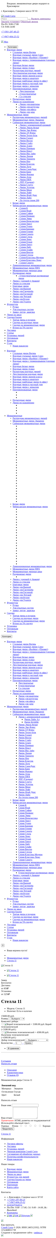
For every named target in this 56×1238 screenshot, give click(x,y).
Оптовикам (12, 338)
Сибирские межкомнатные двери (29, 122)
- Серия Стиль (25, 237)
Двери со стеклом (21, 283)
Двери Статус (25, 782)
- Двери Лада (24, 166)
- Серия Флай (24, 211)
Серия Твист (24, 821)
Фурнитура (12, 304)
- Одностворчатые (27, 94)
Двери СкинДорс (26, 766)
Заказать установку (10, 21)
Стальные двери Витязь (24, 52)
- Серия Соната (25, 234)
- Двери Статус (25, 185)
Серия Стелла (25, 852)
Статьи (10, 333)
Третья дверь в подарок (24, 320)
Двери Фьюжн (25, 771)
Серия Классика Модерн (30, 854)
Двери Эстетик (25, 784)
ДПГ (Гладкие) (25, 779)
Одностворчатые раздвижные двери (36, 872)
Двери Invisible (31, 722)
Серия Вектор (25, 849)
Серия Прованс (25, 813)
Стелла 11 (12, 960)
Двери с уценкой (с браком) (26, 281)
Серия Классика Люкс (29, 857)
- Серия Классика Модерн (31, 257)
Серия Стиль (24, 834)
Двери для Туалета (22, 301)
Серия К (22, 805)
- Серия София (25, 213)
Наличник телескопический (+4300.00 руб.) (15, 1036)
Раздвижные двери (22, 273)
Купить (28, 1043)
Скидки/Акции (14, 317)
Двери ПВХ (24, 776)
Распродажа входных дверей (27, 70)
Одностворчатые (26, 685)
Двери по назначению (23, 101)
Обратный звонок (29, 21)
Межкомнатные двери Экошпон (28, 120)
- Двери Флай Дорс (27, 195)
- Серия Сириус (26, 262)
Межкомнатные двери (18, 114)
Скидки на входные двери (25, 322)
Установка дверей (15, 335)
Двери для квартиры (28, 696)
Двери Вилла (24, 737)
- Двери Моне (25, 190)
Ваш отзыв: (6, 1118)
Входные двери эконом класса (27, 75)
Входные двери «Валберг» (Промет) (30, 57)
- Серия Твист (25, 224)
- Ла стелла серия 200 (28, 200)
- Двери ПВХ (24, 179)
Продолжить (7, 1129)
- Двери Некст (25, 151)
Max (5, 42)
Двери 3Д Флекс (26, 730)
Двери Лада (24, 763)
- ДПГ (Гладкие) (26, 182)
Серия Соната (25, 831)
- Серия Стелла (25, 255)
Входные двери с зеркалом (26, 86)
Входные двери (14, 49)
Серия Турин (24, 823)
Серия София (24, 810)
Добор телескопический (13, 1040)
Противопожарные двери (25, 88)
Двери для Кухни (21, 299)
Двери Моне (24, 787)
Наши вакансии (20, 346)
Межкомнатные (14, 415)
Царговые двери (21, 286)
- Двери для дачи (26, 112)
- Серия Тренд (25, 244)
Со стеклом (24, 688)
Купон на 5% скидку (23, 327)
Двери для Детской (22, 296)
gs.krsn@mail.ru (14, 1205)
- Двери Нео (24, 161)
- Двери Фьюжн (26, 174)
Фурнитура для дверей (18, 1177)
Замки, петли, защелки (24, 312)
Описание (12, 1070)
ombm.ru (38, 1232)
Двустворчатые (25, 683)
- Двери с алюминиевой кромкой (34, 125)
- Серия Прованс (26, 216)
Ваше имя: (6, 1105)
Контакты (12, 340)
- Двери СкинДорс (27, 169)
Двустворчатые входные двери (28, 73)
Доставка (11, 330)
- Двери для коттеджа (28, 107)
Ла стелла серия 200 (28, 797)
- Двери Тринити (26, 159)
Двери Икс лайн (26, 750)
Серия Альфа (24, 846)
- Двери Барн (24, 172)
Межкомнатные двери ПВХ (26, 268)
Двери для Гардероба (23, 291)
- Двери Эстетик (26, 187)
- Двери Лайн (25, 198)
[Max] (2, 1235)
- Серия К (23, 208)
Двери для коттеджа (28, 698)
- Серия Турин (25, 226)
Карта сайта (13, 1187)
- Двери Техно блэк (27, 135)
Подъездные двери (22, 99)
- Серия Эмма (25, 218)
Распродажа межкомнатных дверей (30, 117)
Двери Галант (25, 735)
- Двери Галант (25, 138)
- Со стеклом (24, 96)
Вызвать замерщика (41, 18)
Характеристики (15, 1072)
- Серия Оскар (25, 242)
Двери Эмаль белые (28, 724)
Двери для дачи (25, 704)
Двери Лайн (24, 795)
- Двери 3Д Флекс (27, 133)
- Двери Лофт (25, 192)
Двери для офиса (26, 701)
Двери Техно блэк (27, 732)
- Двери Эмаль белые (28, 127)
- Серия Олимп (25, 231)
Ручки (16, 307)
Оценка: (5, 1126)
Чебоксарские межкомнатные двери (30, 205)
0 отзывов (6, 1061)
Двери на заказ (14, 314)
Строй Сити (7, 1227)
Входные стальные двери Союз (28, 55)
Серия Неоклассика (28, 818)
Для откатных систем (23, 309)
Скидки (11, 613)
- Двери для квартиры (29, 104)
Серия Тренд (24, 841)
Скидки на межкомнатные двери (29, 325)
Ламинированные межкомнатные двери (32, 265)
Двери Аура (24, 774)
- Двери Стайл (25, 143)
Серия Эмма (24, 815)
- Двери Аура (24, 177)
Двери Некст (24, 748)
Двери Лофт (24, 789)
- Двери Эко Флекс (27, 130)
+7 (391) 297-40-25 (10, 31)
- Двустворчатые (26, 91)
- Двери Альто (25, 146)
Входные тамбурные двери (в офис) (30, 81)
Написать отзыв (9, 1063)
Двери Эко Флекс (26, 727)
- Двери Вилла (25, 140)
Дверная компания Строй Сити (22, 1151)
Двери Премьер (26, 745)
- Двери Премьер (26, 148)
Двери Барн (24, 769)
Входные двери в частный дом (28, 83)
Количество (7, 1043)
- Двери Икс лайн (27, 153)
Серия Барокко (25, 826)
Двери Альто (24, 743)
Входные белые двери (23, 65)
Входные (11, 351)
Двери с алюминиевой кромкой (33, 717)
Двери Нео (23, 758)
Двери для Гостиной (23, 294)
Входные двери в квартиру (26, 78)
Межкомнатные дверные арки (27, 270)
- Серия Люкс (25, 239)
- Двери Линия (25, 156)
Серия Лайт (24, 844)
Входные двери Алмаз (23, 68)
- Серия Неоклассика (28, 221)
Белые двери (19, 203)
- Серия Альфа (25, 249)
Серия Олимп (25, 828)
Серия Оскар (24, 839)
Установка (12, 626)
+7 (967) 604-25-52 (10, 36)
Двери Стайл (24, 740)
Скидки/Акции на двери (19, 1179)
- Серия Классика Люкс (29, 260)
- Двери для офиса (27, 109)
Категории (12, 47)
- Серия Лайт (24, 247)
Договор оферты (15, 1143)
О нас (9, 343)
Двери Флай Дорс (27, 792)
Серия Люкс (24, 836)
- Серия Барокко (26, 229)
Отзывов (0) (13, 1075)
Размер (4, 1018)
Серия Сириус (25, 859)
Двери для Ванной (22, 288)
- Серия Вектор (25, 252)
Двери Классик (25, 761)
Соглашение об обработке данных (23, 1154)
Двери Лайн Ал (31, 719)
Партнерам (12, 1184)
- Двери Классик (26, 164)
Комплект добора (9, 1021)
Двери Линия (25, 753)
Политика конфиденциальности (22, 1156)
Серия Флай (24, 808)
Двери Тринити (26, 756)
